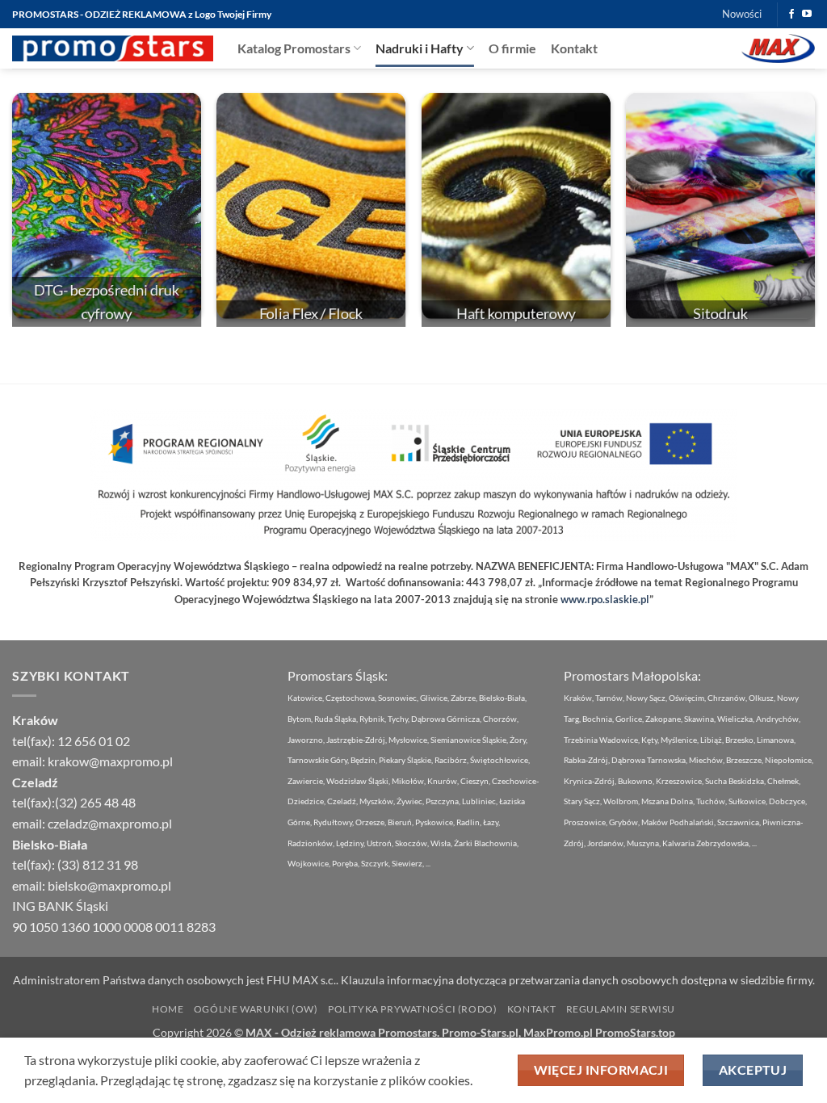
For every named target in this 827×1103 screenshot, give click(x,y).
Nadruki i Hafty (420, 48)
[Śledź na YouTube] (807, 14)
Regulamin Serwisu (620, 1009)
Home (167, 1009)
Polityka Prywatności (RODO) (412, 1009)
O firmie (512, 48)
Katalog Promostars (294, 48)
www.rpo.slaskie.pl (604, 599)
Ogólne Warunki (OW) (256, 1009)
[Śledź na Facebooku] (791, 14)
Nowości (742, 13)
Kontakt (574, 48)
